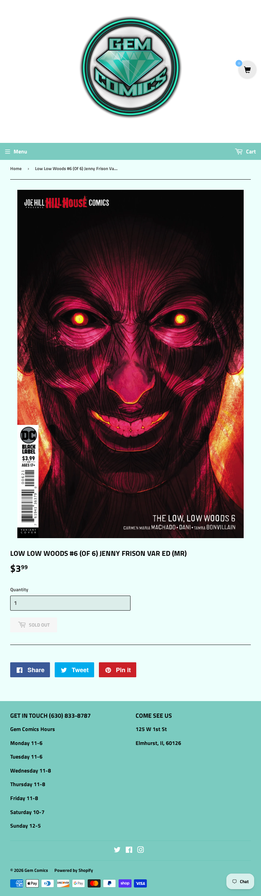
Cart (250, 151)
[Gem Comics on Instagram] (140, 850)
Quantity (19, 589)
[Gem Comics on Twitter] (117, 850)
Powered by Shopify (73, 870)
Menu (20, 151)
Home (16, 168)
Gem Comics (36, 870)
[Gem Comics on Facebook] (129, 850)
